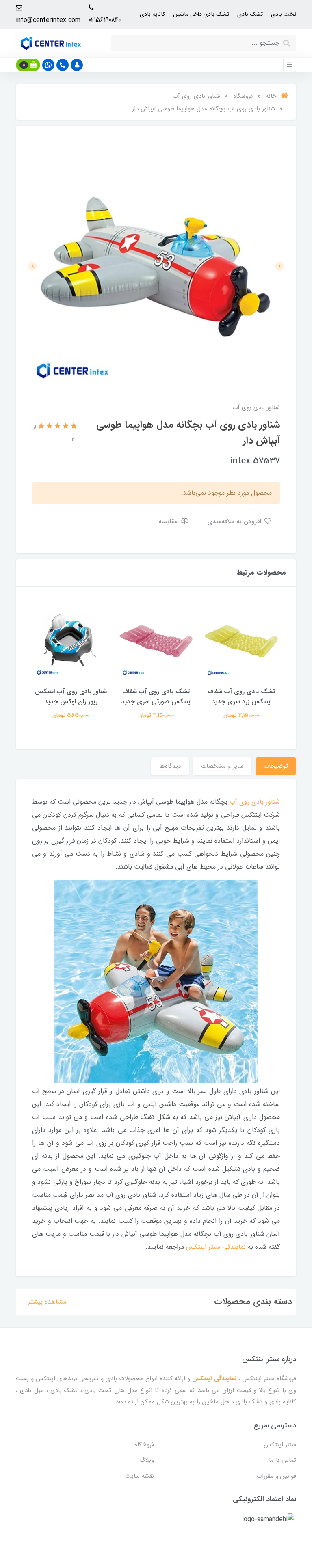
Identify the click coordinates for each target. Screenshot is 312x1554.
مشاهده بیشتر (47, 1302)
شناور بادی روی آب (255, 802)
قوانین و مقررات (276, 1476)
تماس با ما (282, 1460)
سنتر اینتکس (280, 1445)
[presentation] (279, 266)
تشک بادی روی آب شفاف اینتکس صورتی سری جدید (156, 696)
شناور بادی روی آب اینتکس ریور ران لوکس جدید (71, 696)
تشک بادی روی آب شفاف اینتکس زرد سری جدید (241, 696)
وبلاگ (146, 1460)
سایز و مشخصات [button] (222, 766)
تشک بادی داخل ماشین (201, 14)
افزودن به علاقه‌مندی (235, 521)
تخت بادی (283, 14)
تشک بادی (250, 14)
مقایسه (169, 521)
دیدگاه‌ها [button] (170, 766)
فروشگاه (144, 1445)
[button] (77, 65)
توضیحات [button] (276, 766)
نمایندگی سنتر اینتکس (216, 1247)
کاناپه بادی (152, 14)
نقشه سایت (139, 1476)
